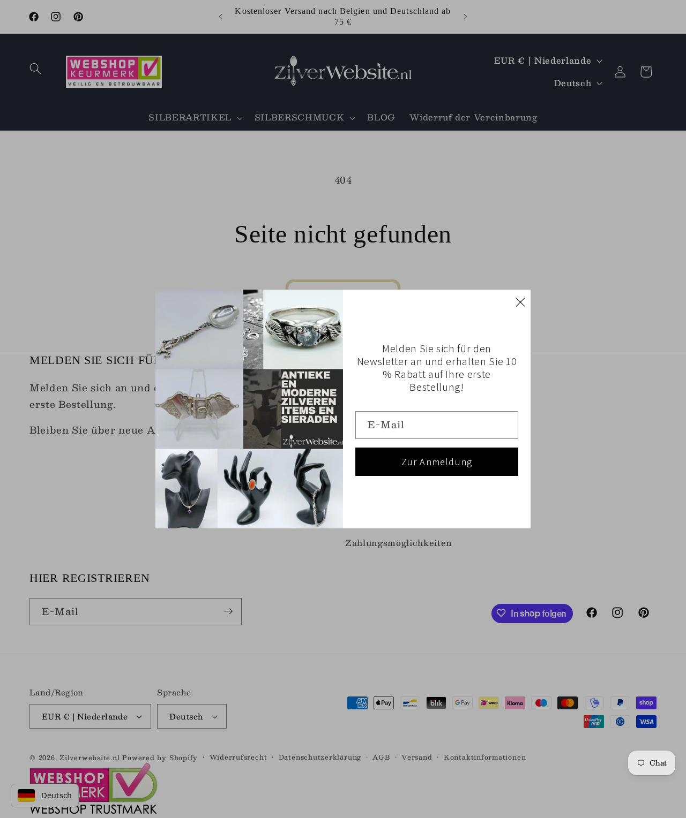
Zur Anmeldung (437, 462)
